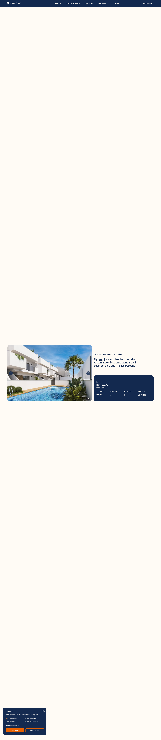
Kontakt (116, 3)
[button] (11, 373)
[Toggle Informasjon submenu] (108, 3)
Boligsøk (58, 3)
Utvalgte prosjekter (73, 3)
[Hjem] (14, 3)
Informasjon (102, 3)
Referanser (89, 3)
